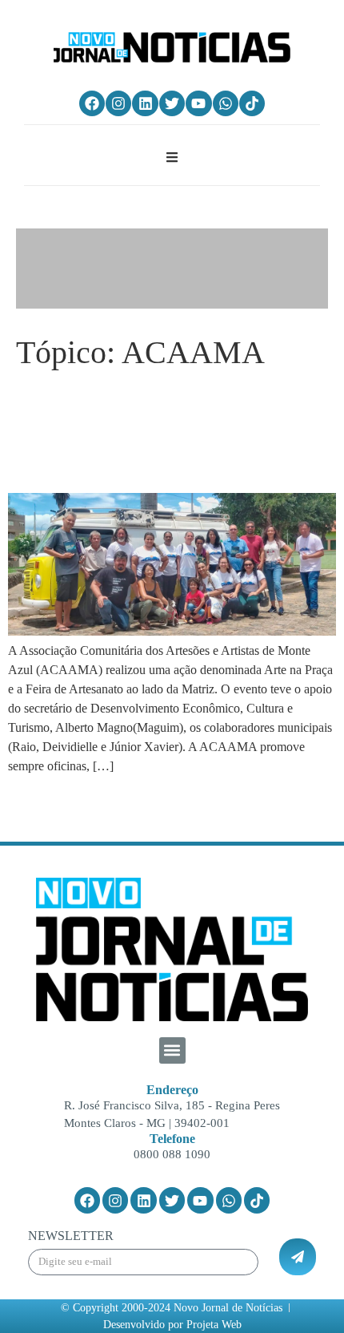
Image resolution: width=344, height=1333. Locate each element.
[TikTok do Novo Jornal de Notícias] (252, 103)
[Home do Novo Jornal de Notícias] (172, 47)
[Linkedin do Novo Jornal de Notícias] (145, 103)
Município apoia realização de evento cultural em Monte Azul (169, 432)
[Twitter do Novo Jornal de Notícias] (172, 103)
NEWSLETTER (71, 1236)
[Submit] (297, 1256)
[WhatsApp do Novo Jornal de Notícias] (225, 103)
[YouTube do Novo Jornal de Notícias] (198, 103)
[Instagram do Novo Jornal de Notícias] (118, 103)
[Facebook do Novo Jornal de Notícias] (92, 103)
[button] (172, 1050)
